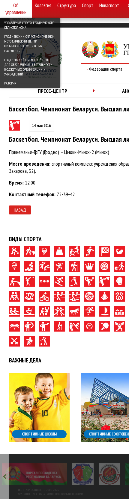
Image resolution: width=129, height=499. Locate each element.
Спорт (87, 5)
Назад (20, 210)
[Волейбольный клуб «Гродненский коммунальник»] (83, 474)
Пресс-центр (52, 90)
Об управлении (15, 9)
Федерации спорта (105, 69)
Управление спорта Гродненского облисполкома (29, 25)
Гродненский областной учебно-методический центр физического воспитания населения (29, 43)
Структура (66, 5)
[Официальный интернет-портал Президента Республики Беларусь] (34, 474)
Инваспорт (109, 5)
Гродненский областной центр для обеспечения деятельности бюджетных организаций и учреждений (28, 67)
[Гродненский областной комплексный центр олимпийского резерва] (109, 474)
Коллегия (43, 5)
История (10, 83)
